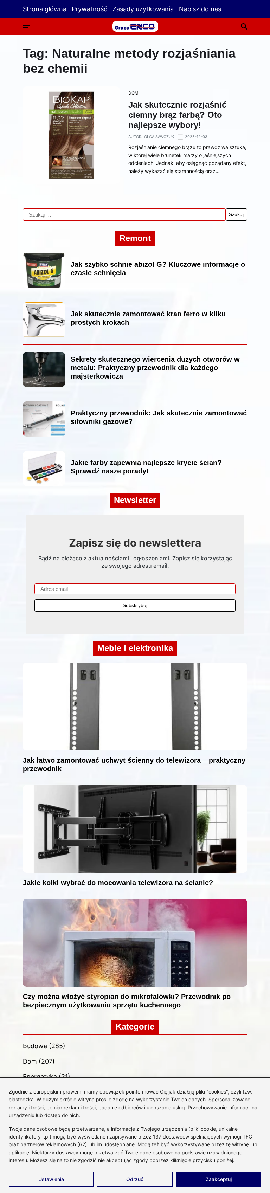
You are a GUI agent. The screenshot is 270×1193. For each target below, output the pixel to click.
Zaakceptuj (219, 1179)
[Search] (244, 26)
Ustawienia (51, 1179)
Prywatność (89, 9)
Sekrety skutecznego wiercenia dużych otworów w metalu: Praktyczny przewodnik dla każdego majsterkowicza (155, 367)
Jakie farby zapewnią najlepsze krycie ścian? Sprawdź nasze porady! (146, 467)
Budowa (35, 1046)
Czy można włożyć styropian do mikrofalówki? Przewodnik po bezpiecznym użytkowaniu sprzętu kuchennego (127, 1001)
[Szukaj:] (124, 214)
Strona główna (44, 9)
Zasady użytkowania (143, 9)
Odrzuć (134, 1179)
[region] (135, 1135)
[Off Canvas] (26, 26)
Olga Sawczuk (159, 136)
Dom (133, 93)
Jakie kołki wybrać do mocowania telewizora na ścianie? (118, 882)
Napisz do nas (200, 9)
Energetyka (40, 1076)
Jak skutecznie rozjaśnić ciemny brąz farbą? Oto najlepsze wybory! (177, 115)
